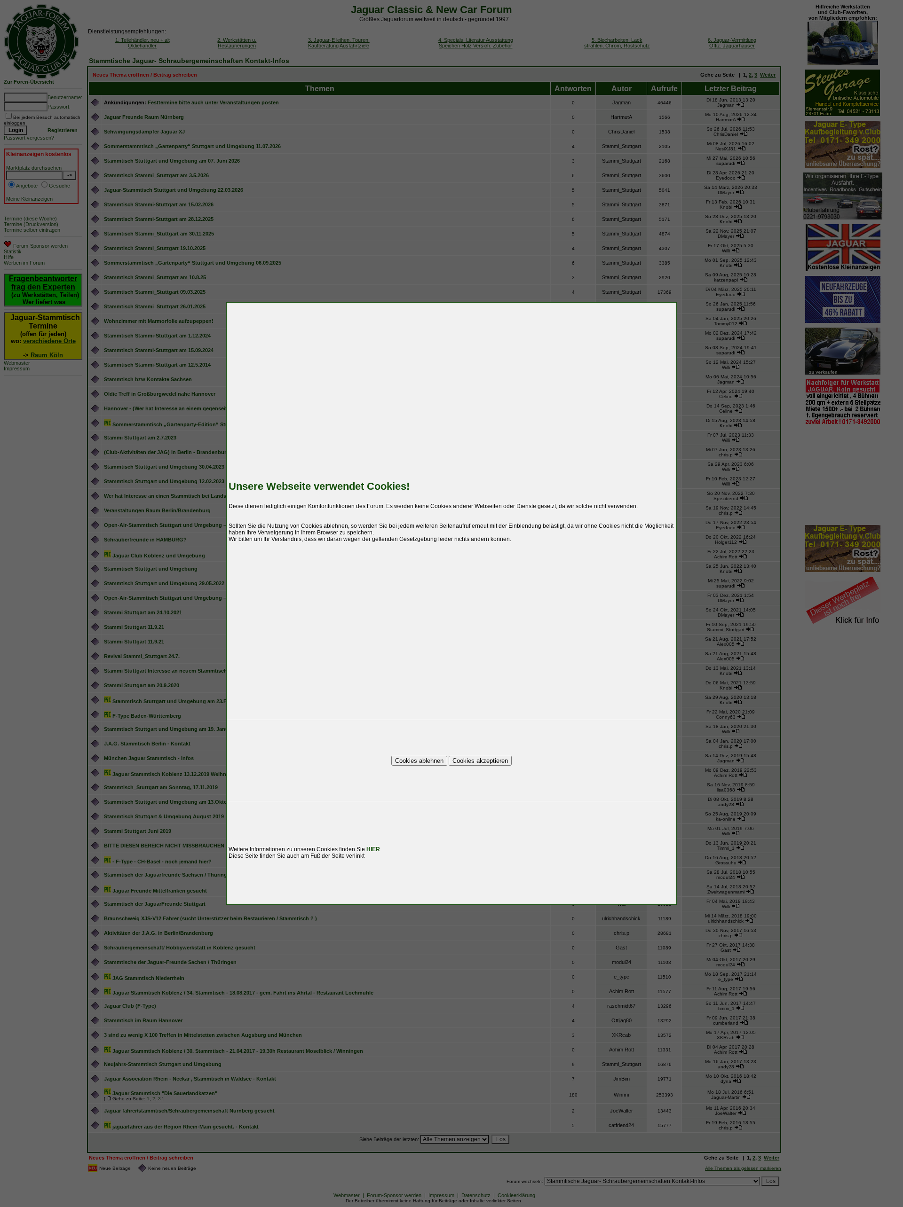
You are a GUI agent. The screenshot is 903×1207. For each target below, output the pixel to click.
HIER (373, 849)
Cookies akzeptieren (480, 760)
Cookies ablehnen (419, 760)
